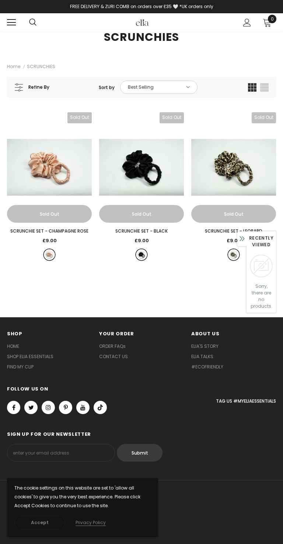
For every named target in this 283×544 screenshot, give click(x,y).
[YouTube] (83, 407)
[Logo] (142, 22)
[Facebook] (13, 407)
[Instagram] (48, 407)
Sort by (107, 87)
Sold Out (49, 214)
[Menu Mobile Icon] (11, 22)
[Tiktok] (100, 407)
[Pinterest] (65, 407)
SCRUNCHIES (41, 66)
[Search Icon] (32, 22)
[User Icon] (247, 23)
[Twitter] (31, 407)
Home (13, 66)
